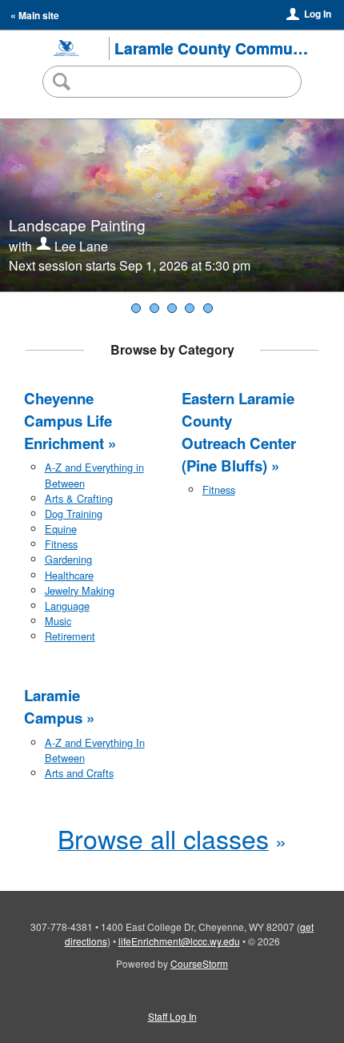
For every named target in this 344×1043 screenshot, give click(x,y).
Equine (61, 528)
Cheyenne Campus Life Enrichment (68, 420)
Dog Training (73, 513)
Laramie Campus (53, 706)
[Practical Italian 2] (189, 308)
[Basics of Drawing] (172, 308)
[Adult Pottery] (208, 308)
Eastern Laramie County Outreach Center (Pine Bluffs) (239, 431)
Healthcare (69, 575)
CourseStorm (199, 963)
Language (67, 605)
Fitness (61, 544)
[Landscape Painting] (154, 308)
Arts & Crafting (79, 498)
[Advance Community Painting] (136, 308)
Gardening (68, 559)
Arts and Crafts (79, 772)
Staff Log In (172, 1016)
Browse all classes (163, 838)
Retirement (70, 636)
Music (58, 620)
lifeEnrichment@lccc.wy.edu (179, 941)
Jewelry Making (79, 590)
